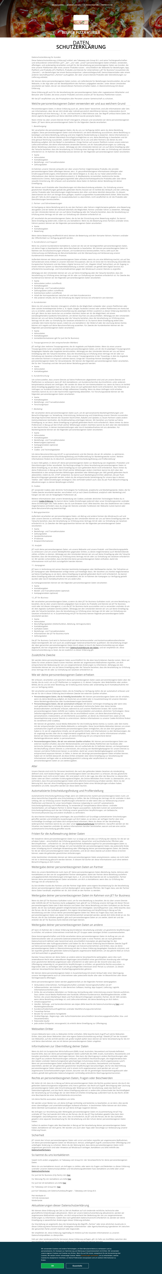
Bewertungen (74, 5)
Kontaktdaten (91, 5)
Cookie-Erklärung (46, 501)
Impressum (107, 5)
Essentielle (77, 1266)
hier (117, 1004)
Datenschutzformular (85, 824)
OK (52, 1266)
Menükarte (58, 5)
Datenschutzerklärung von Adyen (84, 647)
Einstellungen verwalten (89, 1255)
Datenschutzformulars (41, 1150)
